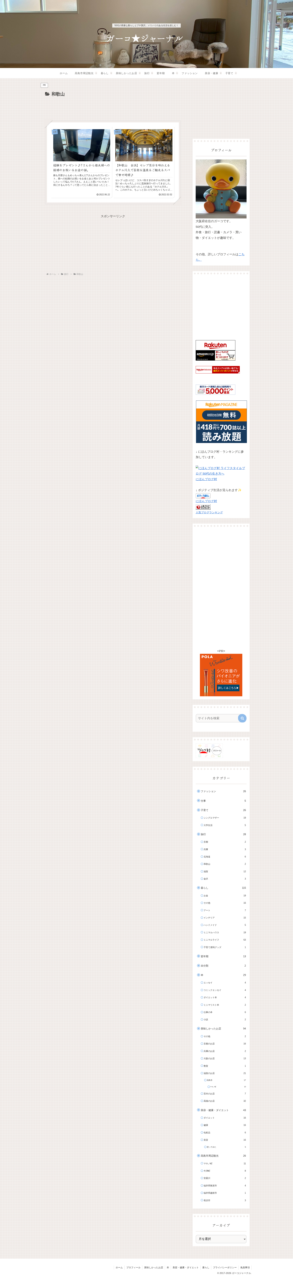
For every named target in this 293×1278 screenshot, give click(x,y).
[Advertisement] (113, 107)
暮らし (205, 1267)
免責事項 (245, 1267)
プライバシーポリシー (225, 1267)
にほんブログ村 (206, 479)
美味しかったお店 (153, 1267)
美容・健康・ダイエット (186, 1267)
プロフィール (133, 1267)
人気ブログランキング (209, 512)
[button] (242, 718)
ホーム (119, 1267)
